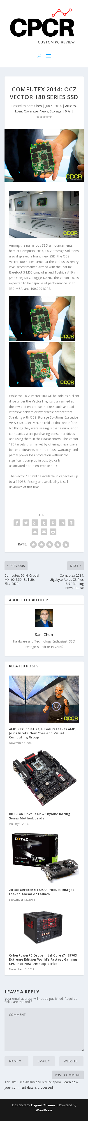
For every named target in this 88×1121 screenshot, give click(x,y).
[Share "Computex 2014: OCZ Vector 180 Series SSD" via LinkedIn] (62, 522)
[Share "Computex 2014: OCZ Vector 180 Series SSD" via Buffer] (71, 522)
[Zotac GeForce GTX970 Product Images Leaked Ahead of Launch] (44, 856)
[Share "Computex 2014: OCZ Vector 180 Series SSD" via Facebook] (16, 522)
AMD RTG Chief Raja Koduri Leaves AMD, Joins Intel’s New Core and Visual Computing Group (43, 733)
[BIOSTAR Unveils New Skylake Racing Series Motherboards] (44, 778)
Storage (55, 111)
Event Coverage (26, 111)
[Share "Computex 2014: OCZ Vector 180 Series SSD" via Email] (44, 531)
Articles (70, 106)
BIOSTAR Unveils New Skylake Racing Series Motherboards (39, 816)
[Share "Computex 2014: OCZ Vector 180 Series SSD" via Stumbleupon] (34, 531)
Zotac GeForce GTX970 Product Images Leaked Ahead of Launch (41, 892)
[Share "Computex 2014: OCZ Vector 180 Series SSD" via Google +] (34, 522)
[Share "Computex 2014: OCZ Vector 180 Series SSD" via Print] (53, 531)
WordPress (44, 1110)
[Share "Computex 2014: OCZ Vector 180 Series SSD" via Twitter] (25, 522)
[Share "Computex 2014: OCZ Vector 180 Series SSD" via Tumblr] (44, 522)
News (44, 111)
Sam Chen (34, 106)
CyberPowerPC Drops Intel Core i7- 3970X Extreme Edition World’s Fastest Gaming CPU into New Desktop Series (43, 959)
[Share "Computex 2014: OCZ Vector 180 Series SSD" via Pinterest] (53, 522)
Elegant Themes (43, 1105)
